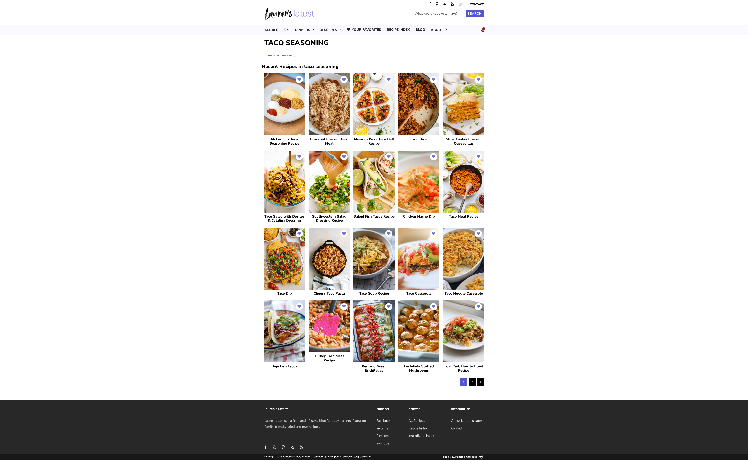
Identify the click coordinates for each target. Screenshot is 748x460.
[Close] (441, 196)
